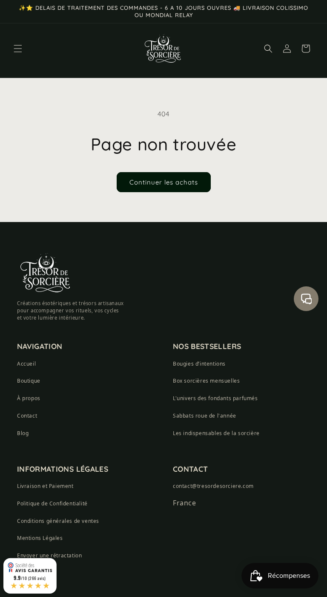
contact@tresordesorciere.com (213, 486)
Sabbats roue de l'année (204, 415)
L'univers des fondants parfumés (215, 398)
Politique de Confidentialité (52, 503)
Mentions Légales (40, 538)
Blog (23, 433)
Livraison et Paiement (45, 486)
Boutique (28, 380)
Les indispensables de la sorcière (216, 433)
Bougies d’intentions (199, 363)
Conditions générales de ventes (58, 521)
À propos (28, 398)
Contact (27, 415)
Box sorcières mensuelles (206, 380)
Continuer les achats (163, 182)
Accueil (26, 363)
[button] (18, 48)
